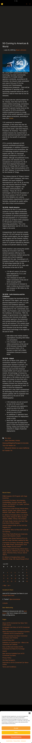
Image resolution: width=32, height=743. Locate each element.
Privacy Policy (16, 740)
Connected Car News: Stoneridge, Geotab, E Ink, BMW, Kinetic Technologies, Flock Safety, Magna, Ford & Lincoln (15, 544)
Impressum (23, 740)
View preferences (16, 737)
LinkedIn (5, 603)
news (9, 438)
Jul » (8, 585)
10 (3, 575)
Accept (16, 728)
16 (26, 575)
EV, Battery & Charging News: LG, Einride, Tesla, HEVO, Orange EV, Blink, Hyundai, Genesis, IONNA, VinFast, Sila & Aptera (15, 517)
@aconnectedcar (15, 599)
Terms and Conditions (9, 667)
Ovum (11, 118)
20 (15, 578)
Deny (16, 732)
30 (27, 581)
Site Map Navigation (8, 660)
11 (7, 575)
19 (11, 578)
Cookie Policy (9, 740)
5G (6, 438)
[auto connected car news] (2, 4)
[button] (29, 713)
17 (3, 578)
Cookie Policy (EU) (8, 640)
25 (7, 581)
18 (7, 578)
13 (15, 575)
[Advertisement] (16, 22)
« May (4, 585)
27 (15, 581)
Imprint (4, 651)
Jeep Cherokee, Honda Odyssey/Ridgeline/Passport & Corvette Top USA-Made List (15, 443)
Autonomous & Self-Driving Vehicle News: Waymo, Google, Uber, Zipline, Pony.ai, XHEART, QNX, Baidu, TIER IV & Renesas (15, 510)
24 (4, 581)
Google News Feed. (8, 595)
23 (27, 578)
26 (11, 581)
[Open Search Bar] (26, 4)
